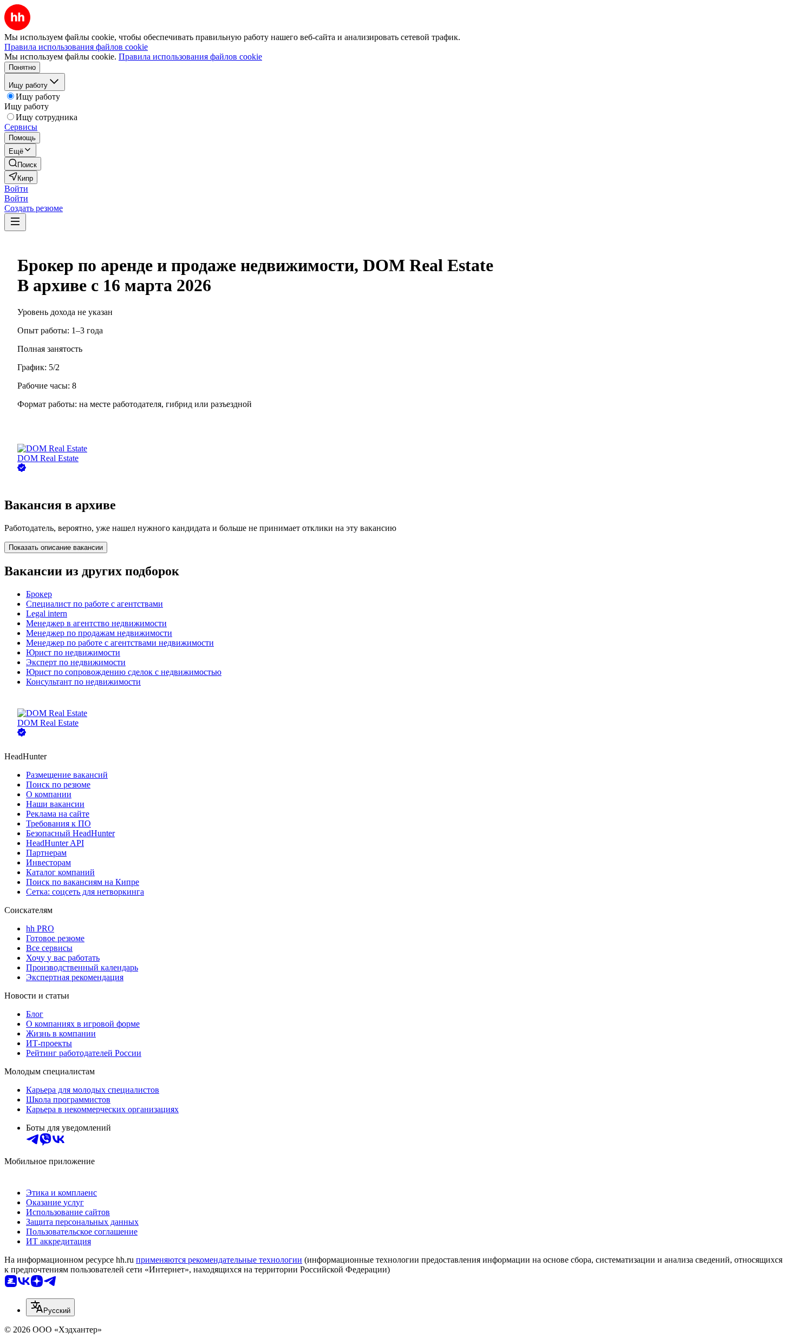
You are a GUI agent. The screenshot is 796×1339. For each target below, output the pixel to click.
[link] (22, 163)
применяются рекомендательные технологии (219, 1259)
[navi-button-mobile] (15, 222)
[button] (16, 188)
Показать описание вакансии (56, 547)
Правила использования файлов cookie (190, 56)
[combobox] (50, 1307)
